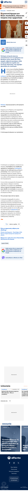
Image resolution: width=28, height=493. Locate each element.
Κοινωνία (3, 10)
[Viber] (26, 36)
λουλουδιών (18, 168)
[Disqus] (14, 281)
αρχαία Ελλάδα (4, 243)
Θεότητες (3, 104)
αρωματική (14, 209)
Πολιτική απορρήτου (14, 471)
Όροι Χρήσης (14, 467)
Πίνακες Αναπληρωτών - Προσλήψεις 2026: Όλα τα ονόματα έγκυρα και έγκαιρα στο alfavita (11, 233)
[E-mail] (26, 45)
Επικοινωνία (14, 469)
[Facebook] (26, 23)
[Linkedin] (26, 32)
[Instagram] (14, 462)
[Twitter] (26, 27)
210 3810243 (14, 480)
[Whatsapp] (26, 40)
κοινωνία (6, 424)
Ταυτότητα (14, 473)
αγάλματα (4, 76)
